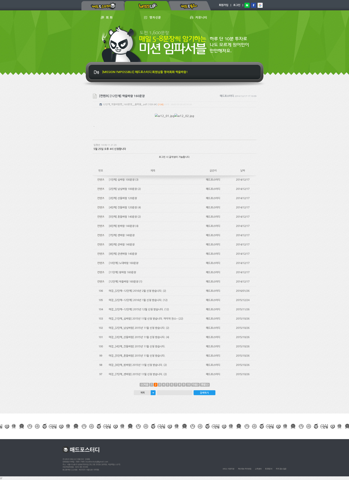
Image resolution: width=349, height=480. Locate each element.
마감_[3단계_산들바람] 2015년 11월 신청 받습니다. (137, 337)
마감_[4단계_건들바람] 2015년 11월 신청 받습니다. (137, 346)
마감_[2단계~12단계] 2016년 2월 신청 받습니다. (135, 291)
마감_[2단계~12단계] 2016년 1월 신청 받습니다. (135, 300)
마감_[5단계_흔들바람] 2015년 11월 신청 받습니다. (137, 355)
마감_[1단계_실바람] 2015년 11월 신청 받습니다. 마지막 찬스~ (143, 318)
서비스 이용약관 (228, 469)
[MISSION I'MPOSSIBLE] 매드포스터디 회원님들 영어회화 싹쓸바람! (145, 72)
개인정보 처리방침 (244, 469)
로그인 (236, 5)
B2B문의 (268, 469)
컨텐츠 (100, 179)
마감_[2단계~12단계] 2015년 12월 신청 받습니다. (136, 309)
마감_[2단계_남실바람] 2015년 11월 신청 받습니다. (137, 328)
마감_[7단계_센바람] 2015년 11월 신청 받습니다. (136, 374)
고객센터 (258, 469)
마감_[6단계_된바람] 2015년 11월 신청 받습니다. (136, 365)
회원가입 (223, 5)
